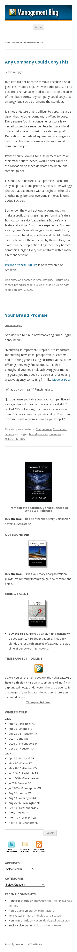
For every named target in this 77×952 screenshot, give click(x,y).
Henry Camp (16, 910)
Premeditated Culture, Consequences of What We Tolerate (38, 509)
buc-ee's (39, 285)
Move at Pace (61, 379)
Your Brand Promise (26, 315)
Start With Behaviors (41, 910)
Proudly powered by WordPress (23, 944)
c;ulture (50, 285)
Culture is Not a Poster (48, 925)
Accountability (44, 280)
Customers (60, 429)
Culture (58, 280)
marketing (55, 434)
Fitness (9, 434)
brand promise (23, 285)
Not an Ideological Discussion (45, 915)
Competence (44, 429)
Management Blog (38, 13)
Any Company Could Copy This (36, 62)
